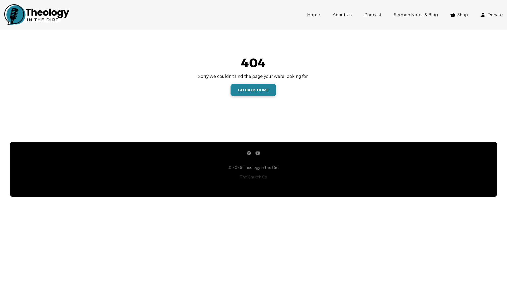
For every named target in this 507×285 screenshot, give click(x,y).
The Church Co (253, 177)
